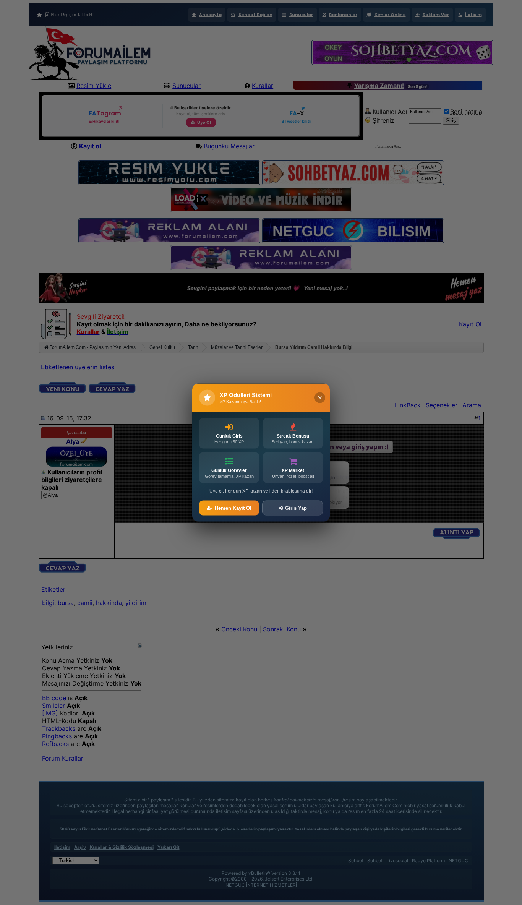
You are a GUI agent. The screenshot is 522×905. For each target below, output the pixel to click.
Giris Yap (296, 508)
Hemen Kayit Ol (233, 508)
